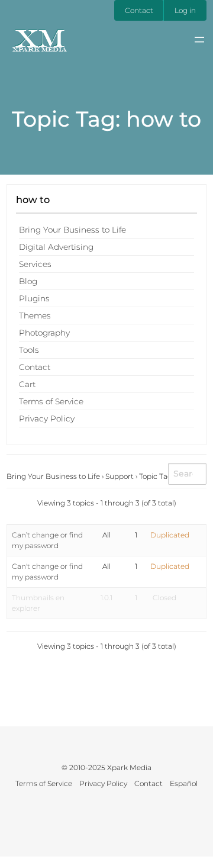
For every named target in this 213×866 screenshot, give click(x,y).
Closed (164, 597)
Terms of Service (51, 401)
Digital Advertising (56, 247)
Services (35, 264)
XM (39, 38)
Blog (28, 281)
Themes (35, 315)
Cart (27, 384)
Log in (185, 10)
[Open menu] (199, 40)
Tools (29, 350)
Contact (139, 10)
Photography (44, 332)
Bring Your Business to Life (72, 229)
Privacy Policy (47, 418)
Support (119, 476)
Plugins (34, 298)
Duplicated (169, 534)
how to (33, 199)
